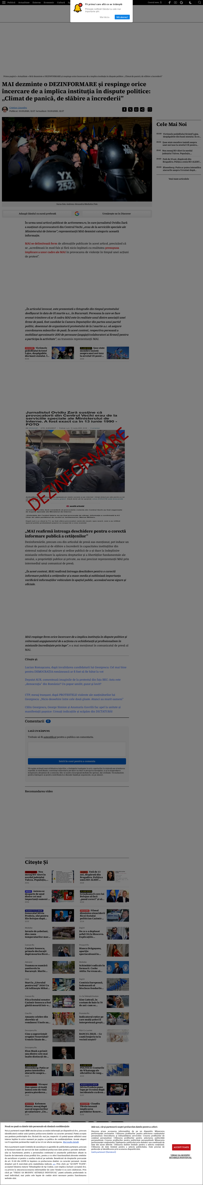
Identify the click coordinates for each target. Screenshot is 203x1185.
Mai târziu (104, 17)
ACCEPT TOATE (181, 1147)
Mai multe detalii (71, 1142)
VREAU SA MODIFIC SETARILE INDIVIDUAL (180, 1156)
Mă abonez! (122, 17)
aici (54, 1164)
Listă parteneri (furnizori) (103, 1152)
